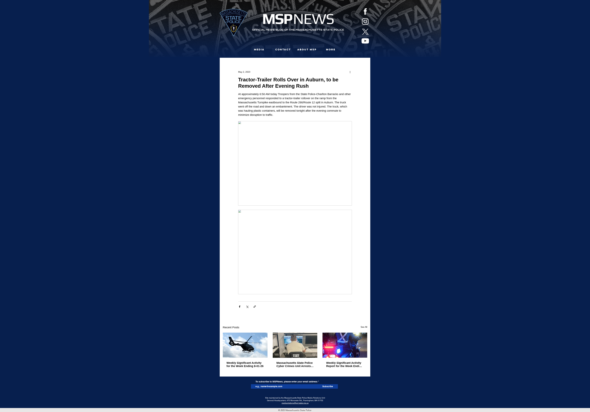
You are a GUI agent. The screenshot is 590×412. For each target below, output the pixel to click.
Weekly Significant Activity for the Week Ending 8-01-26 (245, 364)
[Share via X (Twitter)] (247, 306)
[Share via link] (254, 306)
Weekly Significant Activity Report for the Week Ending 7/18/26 (344, 364)
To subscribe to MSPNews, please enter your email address (286, 382)
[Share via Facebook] (239, 306)
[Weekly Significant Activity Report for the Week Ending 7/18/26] (345, 345)
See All (364, 327)
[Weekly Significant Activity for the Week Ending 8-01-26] (245, 345)
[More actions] (350, 72)
